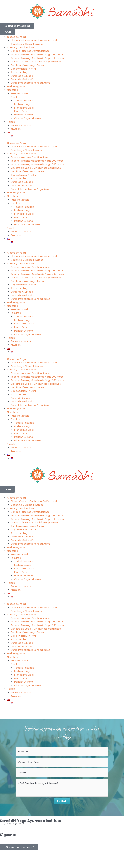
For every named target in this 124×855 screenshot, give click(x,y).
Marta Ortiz (20, 111)
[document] (62, 847)
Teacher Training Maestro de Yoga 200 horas (37, 54)
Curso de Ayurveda (22, 75)
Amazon (16, 129)
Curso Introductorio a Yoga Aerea (30, 82)
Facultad (16, 97)
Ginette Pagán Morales (27, 118)
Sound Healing (19, 72)
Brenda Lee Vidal (24, 107)
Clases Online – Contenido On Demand (34, 40)
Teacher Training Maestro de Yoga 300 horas (37, 58)
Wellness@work (16, 86)
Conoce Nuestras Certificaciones (30, 51)
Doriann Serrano (23, 114)
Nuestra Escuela (20, 93)
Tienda (11, 121)
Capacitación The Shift (24, 68)
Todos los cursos (21, 125)
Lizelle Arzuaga (22, 104)
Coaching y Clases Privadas (27, 44)
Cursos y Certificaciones (21, 47)
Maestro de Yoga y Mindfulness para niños (36, 61)
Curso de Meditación (23, 79)
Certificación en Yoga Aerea (27, 65)
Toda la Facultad (24, 100)
